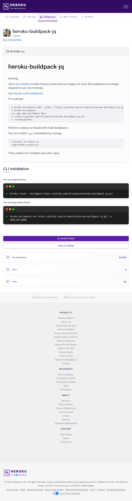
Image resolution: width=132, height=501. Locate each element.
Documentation (66, 374)
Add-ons (31, 16)
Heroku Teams (66, 356)
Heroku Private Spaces (66, 344)
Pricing (66, 363)
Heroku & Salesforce (66, 408)
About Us (66, 401)
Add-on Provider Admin (47, 297)
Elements (14, 16)
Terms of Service (35, 489)
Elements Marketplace (66, 360)
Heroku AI (66, 322)
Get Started (65, 389)
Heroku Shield (66, 352)
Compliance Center (66, 378)
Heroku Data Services (66, 325)
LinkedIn (72, 457)
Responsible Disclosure (77, 489)
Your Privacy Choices (70, 493)
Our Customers (66, 412)
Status (66, 438)
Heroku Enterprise (66, 341)
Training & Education (66, 382)
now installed (22, 84)
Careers (66, 416)
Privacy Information (54, 489)
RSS (58, 457)
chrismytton (14, 40)
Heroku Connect (66, 348)
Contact (101, 489)
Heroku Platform (66, 318)
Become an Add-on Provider (81, 297)
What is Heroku (65, 404)
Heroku (14, 6)
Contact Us (66, 442)
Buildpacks (50, 16)
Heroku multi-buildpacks (28, 93)
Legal (22, 489)
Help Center (66, 434)
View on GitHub (66, 245)
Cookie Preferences (116, 489)
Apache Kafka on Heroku (66, 337)
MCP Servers (70, 16)
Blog (66, 386)
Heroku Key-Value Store (66, 333)
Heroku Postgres (66, 329)
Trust (92, 489)
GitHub (68, 457)
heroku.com (12, 489)
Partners (66, 419)
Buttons (89, 16)
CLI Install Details (66, 238)
